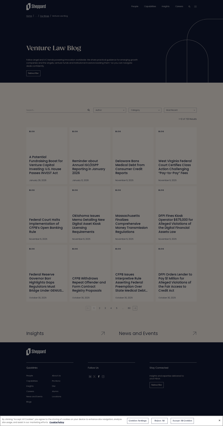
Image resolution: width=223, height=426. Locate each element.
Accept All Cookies (182, 421)
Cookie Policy (56, 422)
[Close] (219, 420)
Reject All (160, 421)
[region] (111, 421)
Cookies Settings (138, 421)
